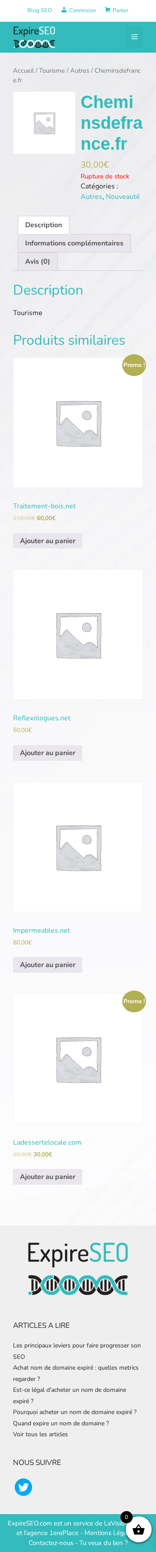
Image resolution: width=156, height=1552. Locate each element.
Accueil (23, 70)
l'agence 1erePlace (50, 1532)
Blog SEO (39, 10)
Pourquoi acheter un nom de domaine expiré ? (74, 1412)
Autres (79, 70)
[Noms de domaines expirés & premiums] (34, 36)
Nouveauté (123, 197)
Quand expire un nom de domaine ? (61, 1423)
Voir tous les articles (40, 1434)
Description (43, 225)
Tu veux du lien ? (103, 1543)
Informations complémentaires (74, 243)
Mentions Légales (110, 1532)
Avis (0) (37, 261)
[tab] (43, 225)
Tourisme (52, 70)
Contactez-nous (51, 1543)
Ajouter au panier (47, 541)
